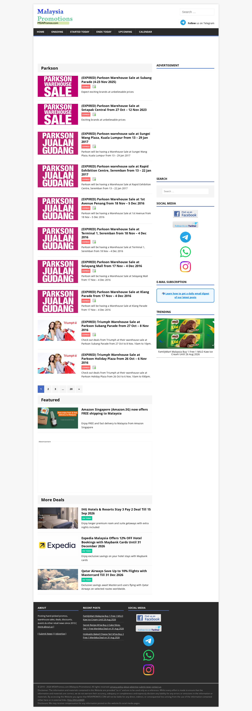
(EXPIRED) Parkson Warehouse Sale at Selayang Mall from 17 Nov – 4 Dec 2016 (111, 264)
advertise (134, 686)
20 (71, 389)
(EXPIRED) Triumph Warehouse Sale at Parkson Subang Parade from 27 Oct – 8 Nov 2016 (115, 326)
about (126, 686)
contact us (156, 686)
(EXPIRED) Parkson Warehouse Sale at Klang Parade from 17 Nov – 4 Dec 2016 (115, 294)
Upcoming (125, 31)
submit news (145, 686)
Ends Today (103, 31)
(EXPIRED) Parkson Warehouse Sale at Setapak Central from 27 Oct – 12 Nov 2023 (114, 108)
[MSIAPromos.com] (126, 16)
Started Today (79, 31)
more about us (45, 626)
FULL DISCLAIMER (75, 700)
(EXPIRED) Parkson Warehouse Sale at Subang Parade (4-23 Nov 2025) (116, 80)
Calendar (145, 31)
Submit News (45, 633)
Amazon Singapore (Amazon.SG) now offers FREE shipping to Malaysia (114, 411)
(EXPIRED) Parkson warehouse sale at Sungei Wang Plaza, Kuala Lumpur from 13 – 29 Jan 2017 (115, 138)
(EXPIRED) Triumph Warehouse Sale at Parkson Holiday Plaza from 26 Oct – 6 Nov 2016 (114, 359)
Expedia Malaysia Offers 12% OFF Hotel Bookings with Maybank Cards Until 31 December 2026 (111, 542)
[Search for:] (197, 12)
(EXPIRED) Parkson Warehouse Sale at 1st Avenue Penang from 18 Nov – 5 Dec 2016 (113, 201)
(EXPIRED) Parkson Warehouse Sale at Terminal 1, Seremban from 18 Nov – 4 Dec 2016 (113, 233)
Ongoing (57, 31)
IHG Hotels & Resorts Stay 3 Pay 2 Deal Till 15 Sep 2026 (116, 511)
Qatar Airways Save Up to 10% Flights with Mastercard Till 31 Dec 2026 (114, 573)
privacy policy (116, 686)
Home (40, 31)
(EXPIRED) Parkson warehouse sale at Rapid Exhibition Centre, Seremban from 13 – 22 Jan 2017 (116, 170)
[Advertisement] (126, 48)
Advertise (60, 633)
